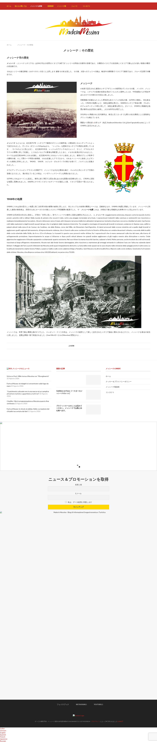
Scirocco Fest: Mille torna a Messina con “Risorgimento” (28, 376)
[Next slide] (153, 446)
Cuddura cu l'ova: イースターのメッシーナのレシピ (69, 392)
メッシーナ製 (61, 6)
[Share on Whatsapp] (82, 346)
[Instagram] (143, 6)
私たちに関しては (21, 6)
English (3, 733)
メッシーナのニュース (21, 369)
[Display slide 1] (77, 465)
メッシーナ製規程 (112, 387)
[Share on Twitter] (77, 346)
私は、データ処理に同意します (80, 502)
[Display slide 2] (79, 467)
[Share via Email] (87, 346)
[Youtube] (145, 6)
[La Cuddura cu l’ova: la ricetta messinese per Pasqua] (93, 395)
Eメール (78, 493)
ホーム (9, 6)
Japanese (3, 739)
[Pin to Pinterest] (80, 346)
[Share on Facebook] (75, 346)
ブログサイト (95, 721)
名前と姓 (78, 485)
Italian (2, 728)
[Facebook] (140, 6)
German (3, 731)
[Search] (149, 6)
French (2, 737)
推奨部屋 (50, 6)
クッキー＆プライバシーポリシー (118, 381)
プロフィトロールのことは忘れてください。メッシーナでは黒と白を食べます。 (69, 408)
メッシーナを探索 (36, 6)
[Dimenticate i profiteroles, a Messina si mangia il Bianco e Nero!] (93, 409)
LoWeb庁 (120, 721)
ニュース (74, 6)
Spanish (3, 735)
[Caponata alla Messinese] (93, 380)
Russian (3, 741)
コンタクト (86, 6)
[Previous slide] (4, 446)
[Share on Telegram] (84, 346)
